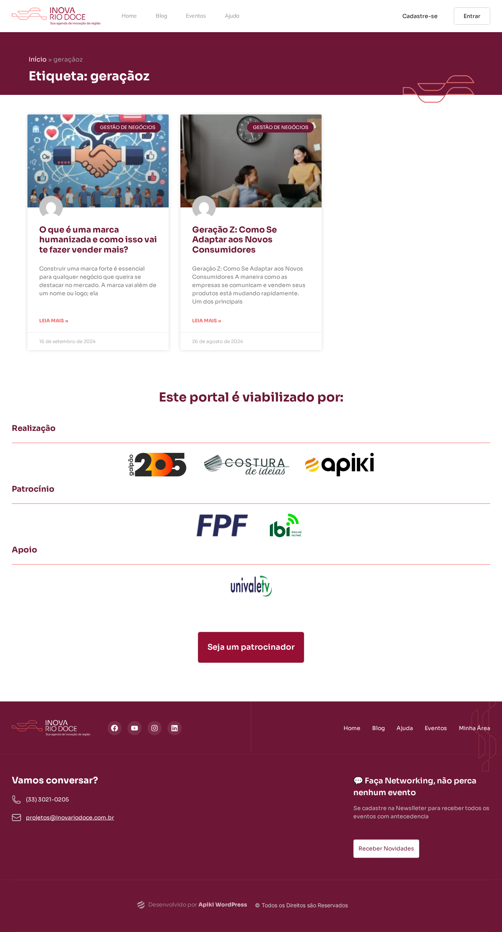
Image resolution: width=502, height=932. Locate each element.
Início (38, 59)
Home (129, 15)
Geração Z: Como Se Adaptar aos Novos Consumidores (234, 239)
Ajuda (232, 15)
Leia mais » (53, 320)
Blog (161, 15)
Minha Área (474, 728)
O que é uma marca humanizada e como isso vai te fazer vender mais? (98, 239)
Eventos (196, 15)
